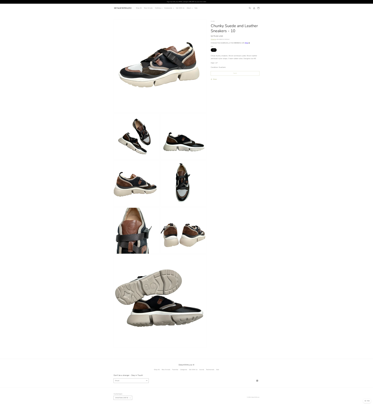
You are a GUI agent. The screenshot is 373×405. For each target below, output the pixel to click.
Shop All (157, 370)
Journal (201, 370)
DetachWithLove (255, 397)
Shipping (213, 39)
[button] (158, 8)
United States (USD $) (121, 398)
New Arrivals (166, 370)
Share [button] (215, 79)
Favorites (175, 370)
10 (214, 50)
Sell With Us (193, 370)
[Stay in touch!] (146, 380)
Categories (183, 370)
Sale (217, 370)
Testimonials (210, 370)
